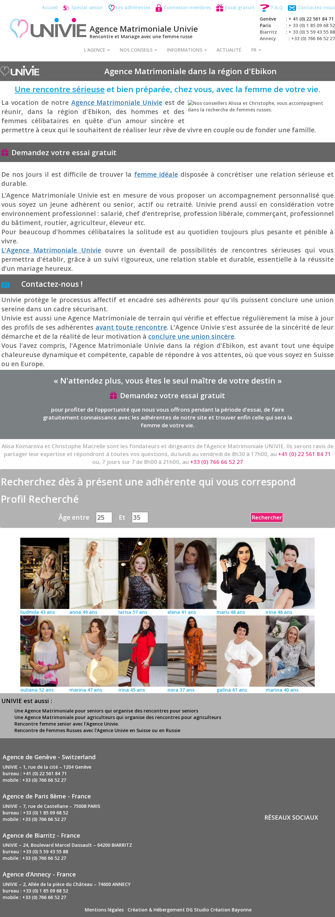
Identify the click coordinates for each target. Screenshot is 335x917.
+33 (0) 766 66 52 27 (216, 462)
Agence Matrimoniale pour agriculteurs (70, 717)
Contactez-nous (316, 7)
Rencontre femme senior (42, 724)
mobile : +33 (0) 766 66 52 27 (34, 780)
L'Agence (95, 50)
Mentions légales (104, 910)
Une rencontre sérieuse (60, 89)
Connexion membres (187, 7)
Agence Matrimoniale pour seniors (64, 711)
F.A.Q (276, 7)
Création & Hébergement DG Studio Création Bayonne (190, 910)
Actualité (229, 50)
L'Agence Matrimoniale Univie (51, 250)
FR (254, 50)
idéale (156, 174)
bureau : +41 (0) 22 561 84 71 (35, 773)
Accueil (50, 7)
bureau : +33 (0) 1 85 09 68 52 (35, 813)
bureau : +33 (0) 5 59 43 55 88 (35, 851)
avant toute (131, 327)
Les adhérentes (133, 7)
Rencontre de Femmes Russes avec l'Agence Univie (71, 730)
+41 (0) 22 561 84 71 (304, 454)
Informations (185, 50)
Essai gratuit (239, 7)
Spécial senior (86, 7)
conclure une (191, 336)
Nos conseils (137, 50)
